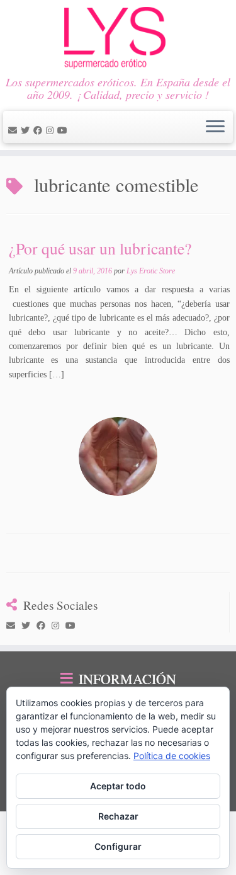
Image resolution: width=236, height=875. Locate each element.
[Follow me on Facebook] (39, 130)
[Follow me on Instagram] (51, 130)
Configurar (118, 846)
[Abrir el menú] (215, 127)
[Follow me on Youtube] (64, 130)
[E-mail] (14, 130)
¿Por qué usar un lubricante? (100, 248)
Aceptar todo (118, 786)
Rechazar (118, 816)
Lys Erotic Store (150, 270)
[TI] (73, 130)
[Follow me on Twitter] (27, 130)
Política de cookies (171, 755)
